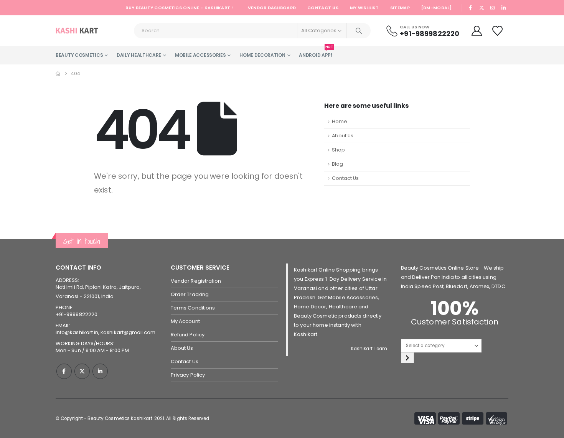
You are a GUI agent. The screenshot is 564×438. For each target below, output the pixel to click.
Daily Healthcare (139, 55)
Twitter (82, 371)
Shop (338, 150)
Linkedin (100, 371)
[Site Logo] (77, 31)
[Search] (359, 30)
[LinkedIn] (503, 8)
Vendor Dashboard (272, 8)
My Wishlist (364, 8)
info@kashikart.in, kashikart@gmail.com (105, 332)
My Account (185, 321)
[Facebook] (471, 8)
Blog (337, 164)
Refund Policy (187, 334)
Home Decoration (262, 55)
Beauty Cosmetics (79, 55)
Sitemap (400, 8)
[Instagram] (493, 8)
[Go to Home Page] (58, 73)
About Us (342, 135)
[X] (481, 8)
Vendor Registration (196, 281)
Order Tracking (190, 294)
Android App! (315, 52)
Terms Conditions (193, 307)
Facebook (64, 371)
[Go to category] (407, 357)
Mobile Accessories (200, 55)
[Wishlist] (498, 31)
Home (339, 121)
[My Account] (476, 31)
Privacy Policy (188, 375)
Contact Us (322, 8)
